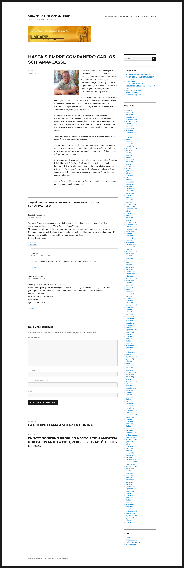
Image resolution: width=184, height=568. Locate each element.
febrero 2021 (130, 200)
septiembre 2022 (131, 168)
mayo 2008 (129, 475)
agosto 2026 (130, 110)
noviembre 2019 (131, 224)
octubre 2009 (130, 437)
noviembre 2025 (131, 119)
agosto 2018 (130, 254)
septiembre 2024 (131, 135)
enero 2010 (129, 430)
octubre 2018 (130, 249)
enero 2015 (129, 348)
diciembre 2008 (131, 460)
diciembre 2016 (131, 298)
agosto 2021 (130, 193)
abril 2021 (129, 198)
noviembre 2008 (131, 462)
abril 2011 (129, 399)
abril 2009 (129, 451)
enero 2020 (129, 220)
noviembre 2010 (131, 410)
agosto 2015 (130, 332)
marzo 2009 (130, 453)
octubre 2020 (130, 207)
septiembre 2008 (131, 466)
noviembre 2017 (131, 274)
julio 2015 (129, 334)
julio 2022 (129, 173)
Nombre (32, 370)
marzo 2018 (130, 265)
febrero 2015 (130, 345)
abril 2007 (129, 500)
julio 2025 (129, 124)
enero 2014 (129, 370)
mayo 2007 (129, 498)
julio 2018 (129, 256)
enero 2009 (129, 457)
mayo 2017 (129, 287)
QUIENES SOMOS (109, 16)
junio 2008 (129, 473)
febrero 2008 (130, 482)
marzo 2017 (130, 292)
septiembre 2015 (131, 330)
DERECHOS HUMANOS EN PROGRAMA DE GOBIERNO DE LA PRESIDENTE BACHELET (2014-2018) (140, 77)
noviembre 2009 (131, 435)
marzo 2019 (130, 240)
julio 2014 (129, 361)
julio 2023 (129, 153)
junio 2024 (129, 137)
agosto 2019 (130, 231)
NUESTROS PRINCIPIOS (145, 16)
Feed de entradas (131, 540)
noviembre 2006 (131, 511)
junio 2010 (129, 422)
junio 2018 (129, 258)
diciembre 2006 (131, 509)
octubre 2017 (130, 276)
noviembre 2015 (131, 325)
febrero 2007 (130, 504)
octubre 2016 (130, 303)
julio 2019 (129, 233)
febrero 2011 (130, 404)
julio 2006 (129, 520)
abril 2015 (129, 341)
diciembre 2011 (131, 388)
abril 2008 (129, 478)
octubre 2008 (130, 464)
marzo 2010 (130, 428)
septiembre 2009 (131, 439)
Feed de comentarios (133, 542)
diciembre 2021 (131, 189)
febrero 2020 (130, 218)
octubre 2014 (130, 354)
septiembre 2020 (131, 209)
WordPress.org (131, 544)
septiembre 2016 (131, 305)
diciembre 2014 (131, 350)
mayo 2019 (129, 238)
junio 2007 (129, 495)
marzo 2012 (130, 383)
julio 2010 (129, 419)
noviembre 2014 (131, 352)
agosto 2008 (130, 469)
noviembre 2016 (131, 301)
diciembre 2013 (131, 372)
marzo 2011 (129, 401)
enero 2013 (129, 379)
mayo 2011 (129, 397)
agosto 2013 (130, 375)
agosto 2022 (130, 171)
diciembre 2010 (131, 408)
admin (30, 70)
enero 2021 (129, 202)
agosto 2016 (130, 307)
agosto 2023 (130, 151)
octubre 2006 (130, 513)
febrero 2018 (130, 267)
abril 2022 (129, 180)
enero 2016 (129, 321)
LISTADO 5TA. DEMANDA (134, 84)
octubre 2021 (130, 191)
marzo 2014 (130, 366)
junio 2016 (129, 312)
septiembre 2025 (131, 121)
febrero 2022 (130, 184)
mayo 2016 (129, 314)
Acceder (128, 538)
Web (30, 391)
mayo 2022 (129, 177)
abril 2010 (129, 426)
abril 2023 (129, 157)
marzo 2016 (130, 316)
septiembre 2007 (131, 489)
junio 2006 (129, 522)
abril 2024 (129, 139)
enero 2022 (129, 186)
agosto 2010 (130, 417)
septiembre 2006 (131, 516)
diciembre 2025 (131, 117)
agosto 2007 (130, 491)
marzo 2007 (130, 502)
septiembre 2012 (131, 381)
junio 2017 (129, 285)
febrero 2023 (130, 162)
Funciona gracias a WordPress (58, 559)
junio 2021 (129, 195)
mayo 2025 (129, 126)
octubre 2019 (130, 227)
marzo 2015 (130, 343)
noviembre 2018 (131, 247)
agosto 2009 (130, 442)
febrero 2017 (130, 294)
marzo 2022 (130, 182)
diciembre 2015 (131, 323)
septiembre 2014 (131, 357)
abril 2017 (129, 289)
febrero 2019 (130, 242)
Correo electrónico (38, 380)
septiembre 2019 (131, 229)
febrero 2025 (130, 130)
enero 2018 (129, 269)
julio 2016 (129, 310)
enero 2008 (129, 484)
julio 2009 (129, 444)
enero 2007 (129, 507)
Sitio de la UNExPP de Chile (49, 16)
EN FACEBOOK (126, 16)
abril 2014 (129, 363)
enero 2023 (129, 164)
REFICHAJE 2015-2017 (133, 95)
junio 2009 (129, 446)
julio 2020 (129, 211)
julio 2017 (129, 283)
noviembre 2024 (131, 133)
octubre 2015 (130, 327)
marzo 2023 (130, 160)
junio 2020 (129, 213)
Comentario (34, 338)
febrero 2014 (130, 368)
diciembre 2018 (131, 245)
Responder (33, 244)
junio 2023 (129, 155)
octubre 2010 (130, 413)
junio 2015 (129, 336)
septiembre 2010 (131, 415)
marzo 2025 (130, 128)
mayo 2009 (129, 448)
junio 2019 (129, 236)
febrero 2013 (130, 377)
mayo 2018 (129, 260)
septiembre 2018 (131, 251)
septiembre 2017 (131, 278)
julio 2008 (129, 471)
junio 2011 (129, 395)
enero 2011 (129, 406)
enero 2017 (129, 296)
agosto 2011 (130, 390)
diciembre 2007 (131, 486)
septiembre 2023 (131, 148)
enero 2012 (129, 386)
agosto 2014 (130, 359)
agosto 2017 (130, 280)
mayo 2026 (129, 112)
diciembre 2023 (131, 146)
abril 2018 (129, 263)
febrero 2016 (130, 319)
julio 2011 (129, 392)
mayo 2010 (129, 424)
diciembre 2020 (131, 204)
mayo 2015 (129, 339)
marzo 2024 (130, 142)
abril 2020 (129, 215)
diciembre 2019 (131, 222)
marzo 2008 (130, 480)
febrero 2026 (130, 115)
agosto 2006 (130, 518)
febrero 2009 (130, 455)
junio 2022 (129, 175)
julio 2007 (129, 493)
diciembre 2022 (131, 166)
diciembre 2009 (131, 433)
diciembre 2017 (131, 271)
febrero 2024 (130, 144)
